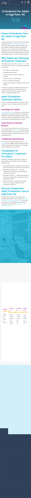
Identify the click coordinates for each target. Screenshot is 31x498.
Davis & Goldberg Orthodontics (18, 44)
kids (18, 64)
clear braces (16, 130)
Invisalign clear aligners (7, 112)
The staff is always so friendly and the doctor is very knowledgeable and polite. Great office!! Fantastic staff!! (25, 319)
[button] (28, 2)
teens (22, 64)
